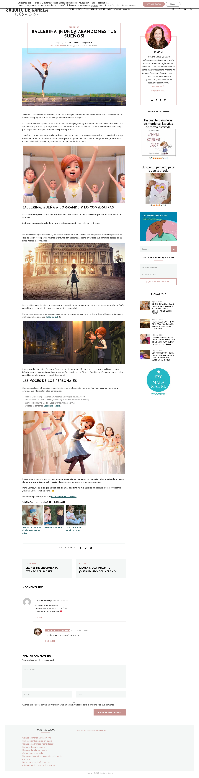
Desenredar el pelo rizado (34, 750)
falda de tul (52, 316)
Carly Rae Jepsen (52, 405)
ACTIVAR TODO (154, 4)
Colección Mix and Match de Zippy (74, 528)
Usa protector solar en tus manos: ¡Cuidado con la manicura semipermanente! (163, 356)
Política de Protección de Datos (91, 730)
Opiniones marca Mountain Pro (36, 737)
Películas (60, 46)
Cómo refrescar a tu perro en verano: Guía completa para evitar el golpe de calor (163, 341)
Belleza (126, 9)
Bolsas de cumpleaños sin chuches (38, 762)
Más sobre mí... (158, 86)
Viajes (71, 9)
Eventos (117, 9)
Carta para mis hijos (53, 527)
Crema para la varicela (32, 753)
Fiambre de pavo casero (33, 747)
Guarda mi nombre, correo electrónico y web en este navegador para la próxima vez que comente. (68, 704)
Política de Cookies (128, 5)
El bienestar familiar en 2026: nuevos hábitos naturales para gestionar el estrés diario (164, 308)
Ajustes (173, 4)
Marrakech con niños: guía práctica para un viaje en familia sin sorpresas (163, 325)
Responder (40, 617)
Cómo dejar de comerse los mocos (38, 765)
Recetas (93, 9)
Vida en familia (105, 9)
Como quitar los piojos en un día (37, 740)
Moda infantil (82, 9)
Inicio (52, 46)
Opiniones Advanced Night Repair (37, 743)
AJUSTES (94, 5)
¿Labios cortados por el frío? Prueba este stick (32, 530)
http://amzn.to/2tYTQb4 (63, 496)
